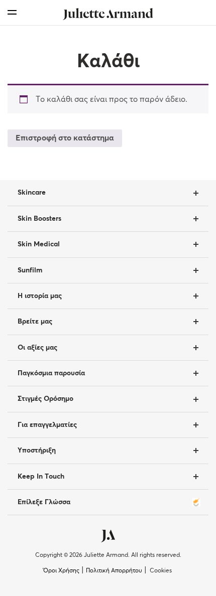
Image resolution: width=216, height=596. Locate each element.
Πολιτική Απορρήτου (114, 571)
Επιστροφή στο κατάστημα (65, 138)
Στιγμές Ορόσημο (45, 398)
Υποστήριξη (37, 450)
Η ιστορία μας (40, 296)
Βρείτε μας (35, 321)
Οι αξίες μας (37, 347)
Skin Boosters (39, 218)
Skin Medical (39, 244)
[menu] (12, 12)
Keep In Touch (41, 476)
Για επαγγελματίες (47, 424)
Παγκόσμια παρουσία (51, 373)
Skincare (32, 192)
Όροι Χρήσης (61, 571)
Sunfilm (30, 270)
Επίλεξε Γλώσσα (44, 502)
